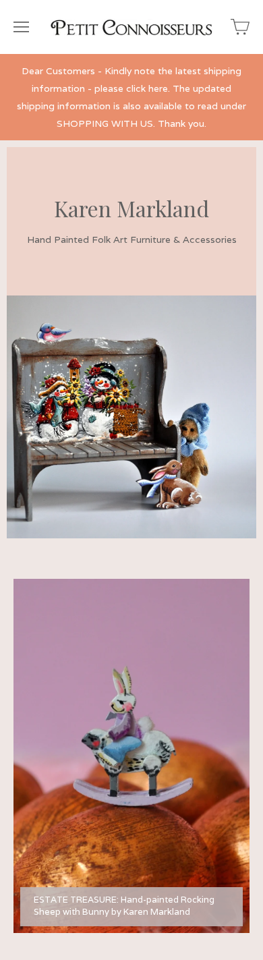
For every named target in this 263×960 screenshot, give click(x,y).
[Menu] (21, 27)
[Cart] (240, 27)
